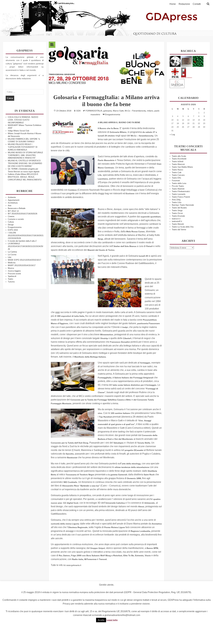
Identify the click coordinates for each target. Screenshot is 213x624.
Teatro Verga (177, 210)
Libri (9, 257)
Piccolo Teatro (178, 186)
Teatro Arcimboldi (179, 159)
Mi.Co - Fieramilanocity (135, 111)
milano (150, 111)
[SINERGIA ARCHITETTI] (177, 83)
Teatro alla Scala (179, 156)
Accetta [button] (101, 620)
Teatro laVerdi (177, 161)
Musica (11, 268)
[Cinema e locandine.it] (175, 61)
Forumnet (176, 180)
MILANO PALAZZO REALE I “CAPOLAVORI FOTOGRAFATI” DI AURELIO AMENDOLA (22, 147)
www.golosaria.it (73, 565)
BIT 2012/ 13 (13, 211)
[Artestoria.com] (186, 61)
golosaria (107, 111)
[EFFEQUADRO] (186, 72)
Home (173, 4)
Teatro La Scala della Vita (182, 227)
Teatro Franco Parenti (181, 197)
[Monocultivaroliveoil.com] (198, 61)
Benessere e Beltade (16, 208)
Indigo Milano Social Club (18, 131)
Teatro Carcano (178, 175)
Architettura (13, 203)
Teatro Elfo (176, 178)
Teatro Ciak (176, 172)
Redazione (184, 4)
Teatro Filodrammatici (181, 191)
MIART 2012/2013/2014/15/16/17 (22, 265)
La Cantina (12, 252)
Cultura (11, 222)
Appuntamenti (13, 200)
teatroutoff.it (177, 221)
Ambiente (12, 197)
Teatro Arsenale (178, 216)
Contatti (197, 4)
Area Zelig (176, 200)
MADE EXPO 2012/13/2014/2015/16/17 (24, 260)
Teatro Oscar (177, 213)
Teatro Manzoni (178, 164)
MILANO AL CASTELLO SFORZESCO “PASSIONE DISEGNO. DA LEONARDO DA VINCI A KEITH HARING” (25, 163)
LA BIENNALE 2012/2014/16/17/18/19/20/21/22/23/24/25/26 (25, 246)
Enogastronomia (14, 227)
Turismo (11, 282)
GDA (78, 111)
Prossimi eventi (14, 274)
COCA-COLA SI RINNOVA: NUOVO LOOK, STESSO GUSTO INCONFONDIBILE (23, 120)
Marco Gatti (118, 111)
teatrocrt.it (176, 219)
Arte (9, 205)
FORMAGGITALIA (93, 111)
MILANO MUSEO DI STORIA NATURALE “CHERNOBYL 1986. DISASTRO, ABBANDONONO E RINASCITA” (25, 155)
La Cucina (12, 254)
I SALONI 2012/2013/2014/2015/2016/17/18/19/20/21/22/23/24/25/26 (25, 235)
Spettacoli (12, 276)
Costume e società (16, 219)
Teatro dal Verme (179, 229)
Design (11, 225)
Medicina (11, 263)
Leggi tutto (112, 620)
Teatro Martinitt (178, 189)
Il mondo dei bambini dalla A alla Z (22, 241)
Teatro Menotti (178, 224)
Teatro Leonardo (178, 194)
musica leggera (14, 271)
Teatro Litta (176, 202)
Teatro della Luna (179, 183)
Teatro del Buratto (179, 208)
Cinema (11, 216)
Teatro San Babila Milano (182, 167)
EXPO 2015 (13, 230)
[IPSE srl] (175, 72)
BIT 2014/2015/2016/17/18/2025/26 (22, 214)
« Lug (172, 134)
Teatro (10, 279)
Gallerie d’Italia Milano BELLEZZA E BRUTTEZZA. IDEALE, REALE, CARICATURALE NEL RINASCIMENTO (24, 177)
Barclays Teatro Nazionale (183, 205)
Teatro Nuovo (177, 170)
